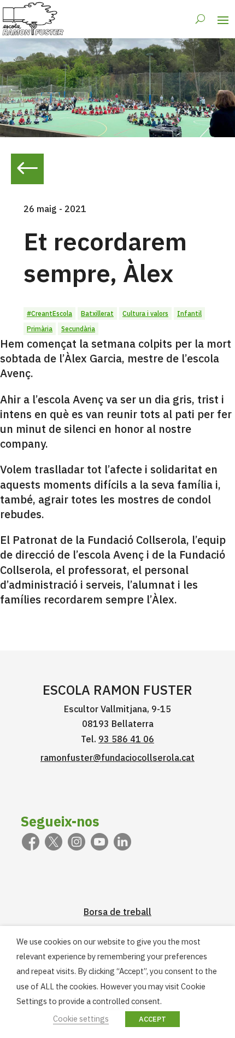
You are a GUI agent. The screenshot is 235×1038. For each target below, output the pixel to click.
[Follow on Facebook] (30, 842)
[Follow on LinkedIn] (122, 842)
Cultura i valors (145, 313)
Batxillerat (97, 313)
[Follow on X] (53, 842)
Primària (39, 329)
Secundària (78, 329)
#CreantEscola (49, 313)
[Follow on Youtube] (99, 842)
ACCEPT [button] (152, 1019)
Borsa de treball (117, 911)
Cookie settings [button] (81, 1018)
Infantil (189, 313)
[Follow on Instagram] (76, 842)
